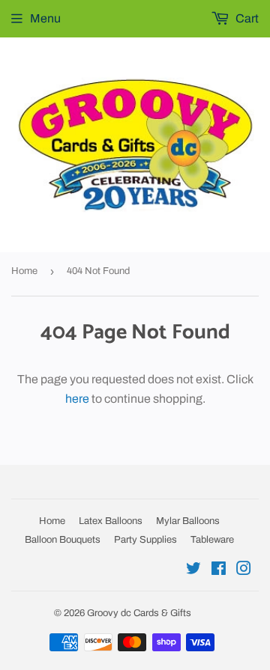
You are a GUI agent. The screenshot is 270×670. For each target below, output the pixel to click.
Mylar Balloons (188, 521)
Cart (246, 18)
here (77, 398)
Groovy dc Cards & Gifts (139, 613)
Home (24, 271)
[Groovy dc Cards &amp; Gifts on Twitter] (193, 570)
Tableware (212, 540)
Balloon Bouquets (62, 540)
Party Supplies (145, 540)
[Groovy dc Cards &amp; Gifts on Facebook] (218, 570)
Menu (45, 18)
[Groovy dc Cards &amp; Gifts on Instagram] (243, 570)
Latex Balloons (110, 521)
